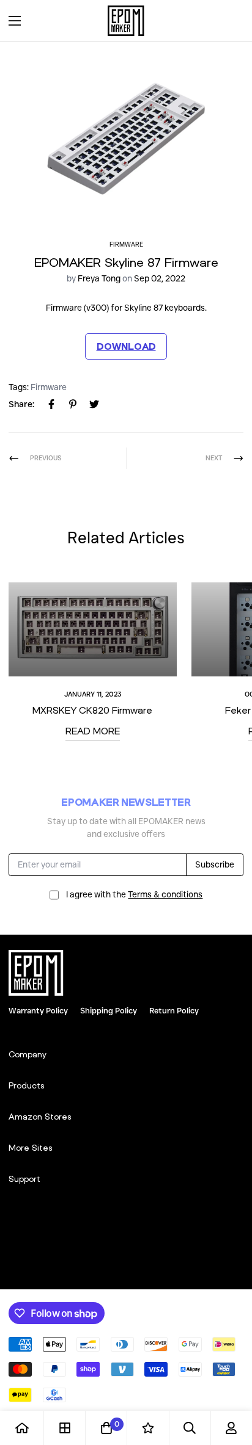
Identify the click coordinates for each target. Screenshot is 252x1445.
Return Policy (174, 1010)
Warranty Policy (38, 1010)
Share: (21, 404)
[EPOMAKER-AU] (126, 21)
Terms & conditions (165, 894)
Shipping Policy (108, 1010)
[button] (230, 20)
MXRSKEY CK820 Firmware (92, 709)
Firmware (126, 244)
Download (126, 346)
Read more (92, 730)
